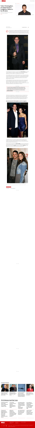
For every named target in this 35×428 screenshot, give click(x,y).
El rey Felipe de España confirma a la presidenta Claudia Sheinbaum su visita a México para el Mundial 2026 (30, 405)
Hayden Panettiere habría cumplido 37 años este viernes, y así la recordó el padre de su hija (4, 393)
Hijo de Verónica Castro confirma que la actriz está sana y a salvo (16, 88)
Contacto (30, 425)
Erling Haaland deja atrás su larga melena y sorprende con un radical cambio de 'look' (4, 404)
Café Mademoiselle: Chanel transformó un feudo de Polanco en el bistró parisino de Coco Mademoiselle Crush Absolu (21, 405)
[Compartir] (28, 27)
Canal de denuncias (11, 426)
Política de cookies (16, 425)
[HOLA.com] (5, 422)
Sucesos (7, 188)
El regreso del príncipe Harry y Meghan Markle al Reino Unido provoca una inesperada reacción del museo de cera (4, 414)
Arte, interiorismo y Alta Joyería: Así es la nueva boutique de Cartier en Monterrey (21, 412)
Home (15, 3)
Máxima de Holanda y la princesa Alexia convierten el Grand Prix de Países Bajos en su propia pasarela (13, 413)
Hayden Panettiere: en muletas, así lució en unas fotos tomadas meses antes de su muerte (29, 393)
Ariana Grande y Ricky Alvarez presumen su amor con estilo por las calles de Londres (30, 412)
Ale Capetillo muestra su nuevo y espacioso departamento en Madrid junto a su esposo (13, 405)
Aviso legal (10, 425)
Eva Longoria (13, 188)
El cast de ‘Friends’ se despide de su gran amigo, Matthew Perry (16, 87)
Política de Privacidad (24, 425)
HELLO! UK (16, 422)
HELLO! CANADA (23, 422)
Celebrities (18, 3)
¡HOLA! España (12, 422)
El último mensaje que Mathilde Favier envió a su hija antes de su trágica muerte (13, 393)
